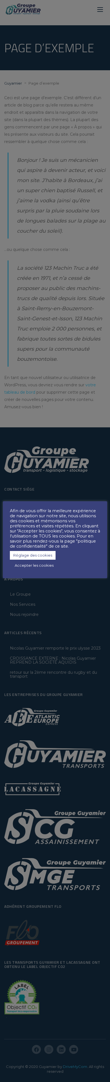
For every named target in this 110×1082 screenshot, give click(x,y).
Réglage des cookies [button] (32, 555)
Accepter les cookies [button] (34, 565)
